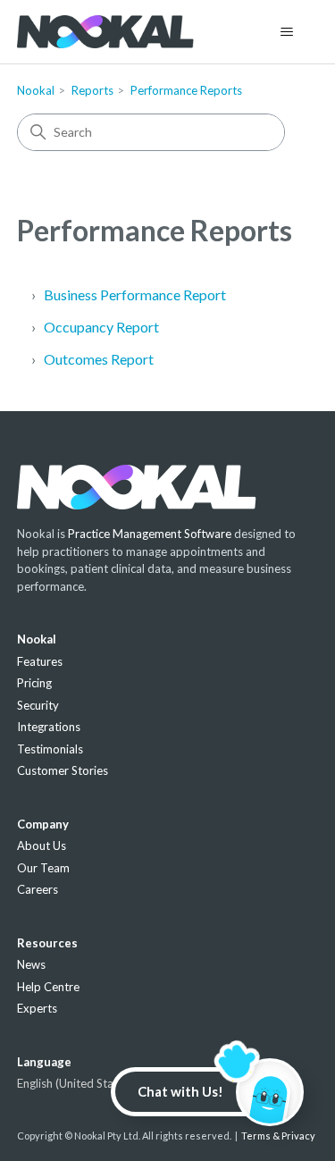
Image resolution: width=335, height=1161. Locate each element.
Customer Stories (62, 770)
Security (38, 705)
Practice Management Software (149, 533)
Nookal (35, 90)
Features (40, 661)
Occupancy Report (101, 326)
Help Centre (48, 987)
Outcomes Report (99, 358)
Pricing (34, 683)
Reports (92, 90)
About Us (41, 845)
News (31, 964)
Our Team (43, 868)
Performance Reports (186, 90)
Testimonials (50, 749)
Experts (37, 1008)
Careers (37, 889)
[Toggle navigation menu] (286, 32)
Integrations (48, 726)
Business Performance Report (135, 294)
